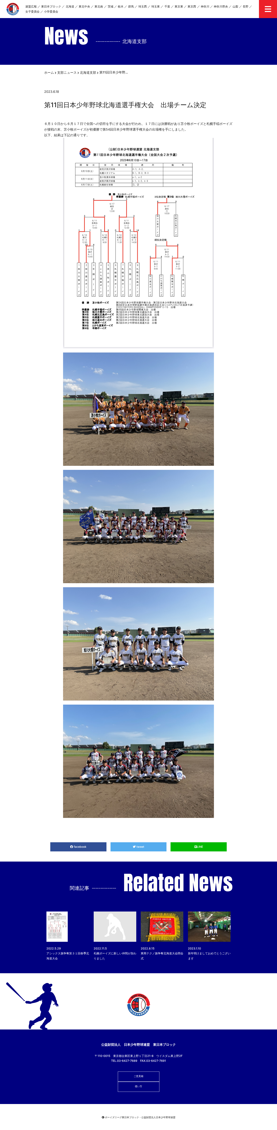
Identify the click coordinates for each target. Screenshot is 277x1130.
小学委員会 (51, 11)
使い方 (138, 1086)
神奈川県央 (221, 6)
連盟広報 (31, 6)
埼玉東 (155, 6)
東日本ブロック (51, 6)
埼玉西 (142, 6)
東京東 (179, 6)
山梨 (235, 6)
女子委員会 (32, 11)
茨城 (110, 6)
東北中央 (84, 6)
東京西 (192, 6)
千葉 (167, 6)
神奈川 (205, 6)
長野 (245, 6)
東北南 (98, 6)
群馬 (131, 6)
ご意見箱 (138, 1076)
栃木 (120, 6)
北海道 (70, 6)
